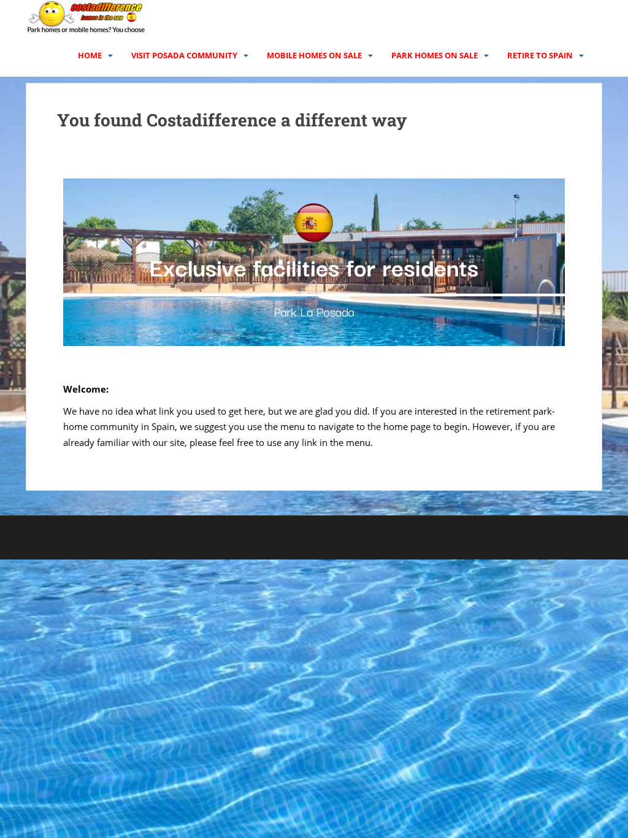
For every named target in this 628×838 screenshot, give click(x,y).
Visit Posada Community (184, 55)
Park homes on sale (434, 55)
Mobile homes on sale (314, 55)
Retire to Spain (540, 55)
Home (90, 55)
